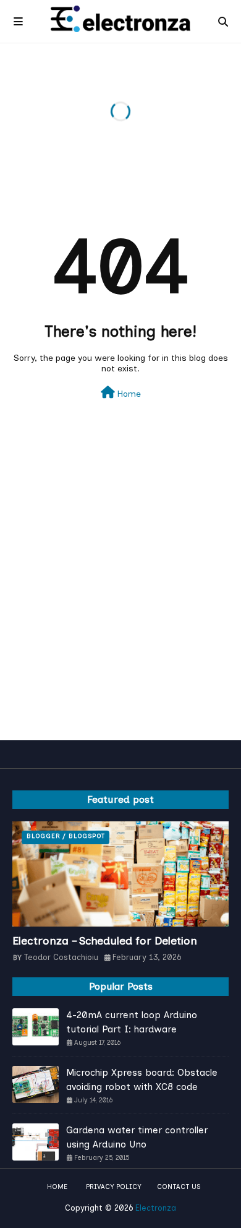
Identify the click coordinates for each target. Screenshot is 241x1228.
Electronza (155, 1208)
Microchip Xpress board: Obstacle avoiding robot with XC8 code (142, 1079)
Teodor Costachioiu (60, 957)
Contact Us (178, 1187)
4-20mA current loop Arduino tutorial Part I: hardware (131, 1022)
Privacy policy (114, 1187)
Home (128, 394)
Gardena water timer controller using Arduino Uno (137, 1137)
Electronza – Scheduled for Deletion (104, 941)
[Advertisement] (120, 601)
